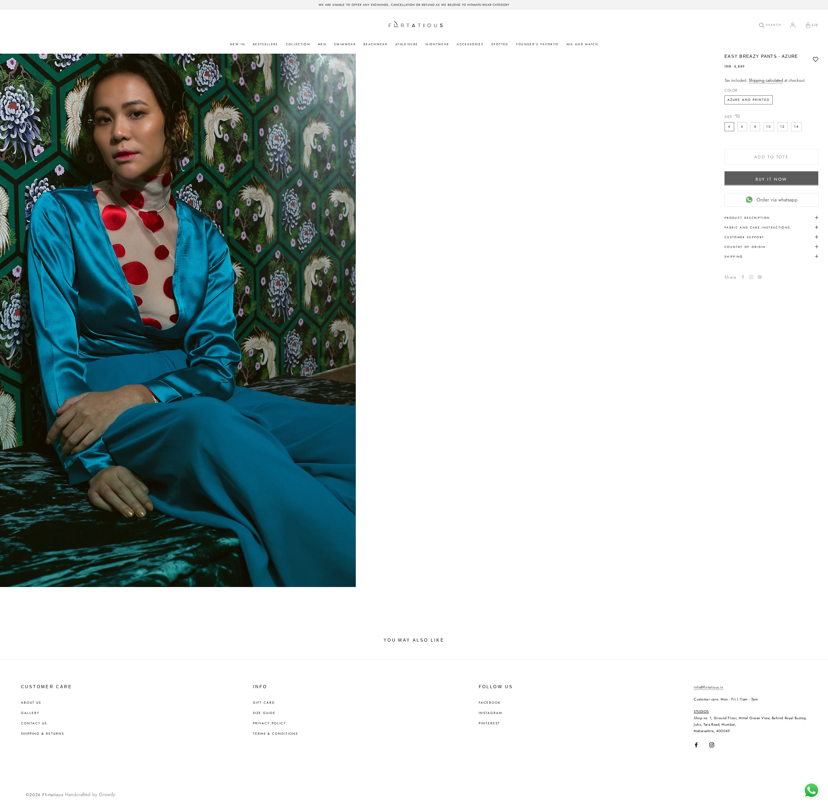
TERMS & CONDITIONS (275, 733)
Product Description (747, 217)
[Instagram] (711, 745)
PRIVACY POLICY (269, 723)
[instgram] (751, 277)
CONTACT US (34, 723)
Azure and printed (748, 99)
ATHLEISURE (406, 44)
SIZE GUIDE (264, 713)
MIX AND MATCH (582, 44)
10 (768, 126)
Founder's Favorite (537, 44)
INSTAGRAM (490, 713)
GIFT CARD (264, 702)
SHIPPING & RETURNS (42, 733)
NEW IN (237, 44)
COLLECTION (298, 44)
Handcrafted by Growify (90, 794)
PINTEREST (489, 723)
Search (772, 25)
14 (796, 126)
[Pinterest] (760, 277)
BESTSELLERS (265, 44)
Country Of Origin (745, 246)
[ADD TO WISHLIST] (815, 59)
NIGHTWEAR (437, 44)
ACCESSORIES (470, 44)
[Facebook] (743, 277)
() (815, 25)
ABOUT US (31, 702)
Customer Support (744, 237)
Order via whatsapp (777, 199)
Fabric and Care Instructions (757, 227)
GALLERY (30, 713)
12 (782, 126)
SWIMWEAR (345, 44)
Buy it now (771, 179)
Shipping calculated (766, 80)
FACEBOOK (490, 702)
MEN (322, 44)
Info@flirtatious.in (708, 687)
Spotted (499, 44)
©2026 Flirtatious (44, 795)
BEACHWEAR (375, 44)
